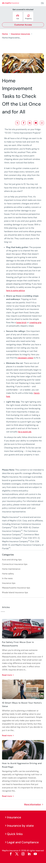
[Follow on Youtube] (35, 853)
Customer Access (23, 24)
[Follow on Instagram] (23, 853)
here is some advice (15, 290)
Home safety (8, 573)
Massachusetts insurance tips (16, 587)
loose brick (21, 322)
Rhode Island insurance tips (15, 592)
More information (32, 804)
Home (5, 34)
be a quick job (24, 431)
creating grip (35, 322)
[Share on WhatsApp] (42, 123)
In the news (7, 578)
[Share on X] (17, 123)
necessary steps (25, 357)
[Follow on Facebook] (10, 853)
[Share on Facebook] (23, 123)
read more (7, 675)
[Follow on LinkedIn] (29, 853)
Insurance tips (8, 583)
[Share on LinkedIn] (30, 123)
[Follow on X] (16, 853)
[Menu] (42, 3)
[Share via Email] (36, 123)
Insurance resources (20, 34)
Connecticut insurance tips (14, 564)
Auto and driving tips (12, 559)
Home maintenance (11, 569)
